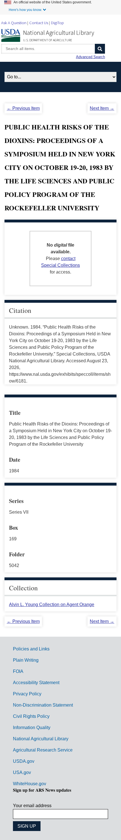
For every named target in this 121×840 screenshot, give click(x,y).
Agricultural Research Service (43, 750)
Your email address (32, 805)
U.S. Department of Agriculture (47, 40)
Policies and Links (31, 648)
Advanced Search (90, 57)
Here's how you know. (25, 10)
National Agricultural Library (58, 33)
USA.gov (22, 772)
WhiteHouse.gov (29, 783)
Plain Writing (26, 660)
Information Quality (31, 727)
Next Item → (102, 108)
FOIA (18, 671)
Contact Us (38, 22)
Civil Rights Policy (31, 716)
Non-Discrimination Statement (43, 705)
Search (100, 49)
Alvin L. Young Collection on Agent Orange (51, 604)
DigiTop (57, 22)
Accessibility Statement (36, 682)
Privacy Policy (27, 693)
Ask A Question (13, 22)
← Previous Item (23, 108)
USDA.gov (23, 761)
